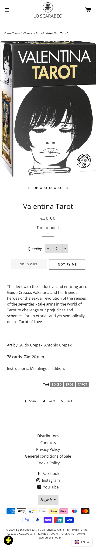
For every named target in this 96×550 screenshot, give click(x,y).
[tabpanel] (48, 109)
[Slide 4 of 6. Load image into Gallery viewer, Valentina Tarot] (50, 188)
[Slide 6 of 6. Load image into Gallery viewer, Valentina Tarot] (59, 188)
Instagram (50, 480)
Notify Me (67, 264)
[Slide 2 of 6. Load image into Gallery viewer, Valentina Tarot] (41, 188)
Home (7, 33)
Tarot (82, 384)
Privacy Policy (48, 449)
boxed (57, 384)
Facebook (50, 473)
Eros (69, 384)
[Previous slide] (29, 188)
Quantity (35, 248)
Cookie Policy (48, 463)
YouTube (50, 487)
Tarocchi (17, 33)
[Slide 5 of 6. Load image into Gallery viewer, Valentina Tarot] (55, 188)
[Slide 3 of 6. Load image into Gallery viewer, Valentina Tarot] (45, 188)
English (46, 499)
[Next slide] (67, 188)
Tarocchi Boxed (34, 33)
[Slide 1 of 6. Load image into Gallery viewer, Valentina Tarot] (36, 188)
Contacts (48, 442)
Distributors (48, 435)
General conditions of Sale (48, 456)
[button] (82, 542)
